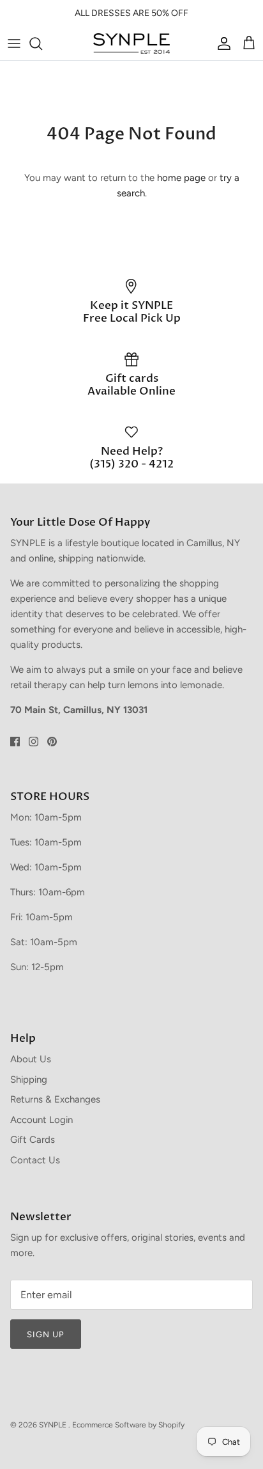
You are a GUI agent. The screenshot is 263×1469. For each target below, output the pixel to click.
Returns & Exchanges (55, 1099)
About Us (30, 1059)
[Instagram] (33, 741)
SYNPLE (53, 1424)
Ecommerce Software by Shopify (128, 1424)
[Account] (221, 43)
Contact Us (35, 1160)
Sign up (45, 1334)
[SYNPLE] (131, 43)
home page (181, 178)
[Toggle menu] (14, 43)
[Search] (42, 43)
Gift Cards (32, 1139)
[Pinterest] (52, 741)
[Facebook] (15, 741)
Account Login (41, 1120)
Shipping (28, 1079)
